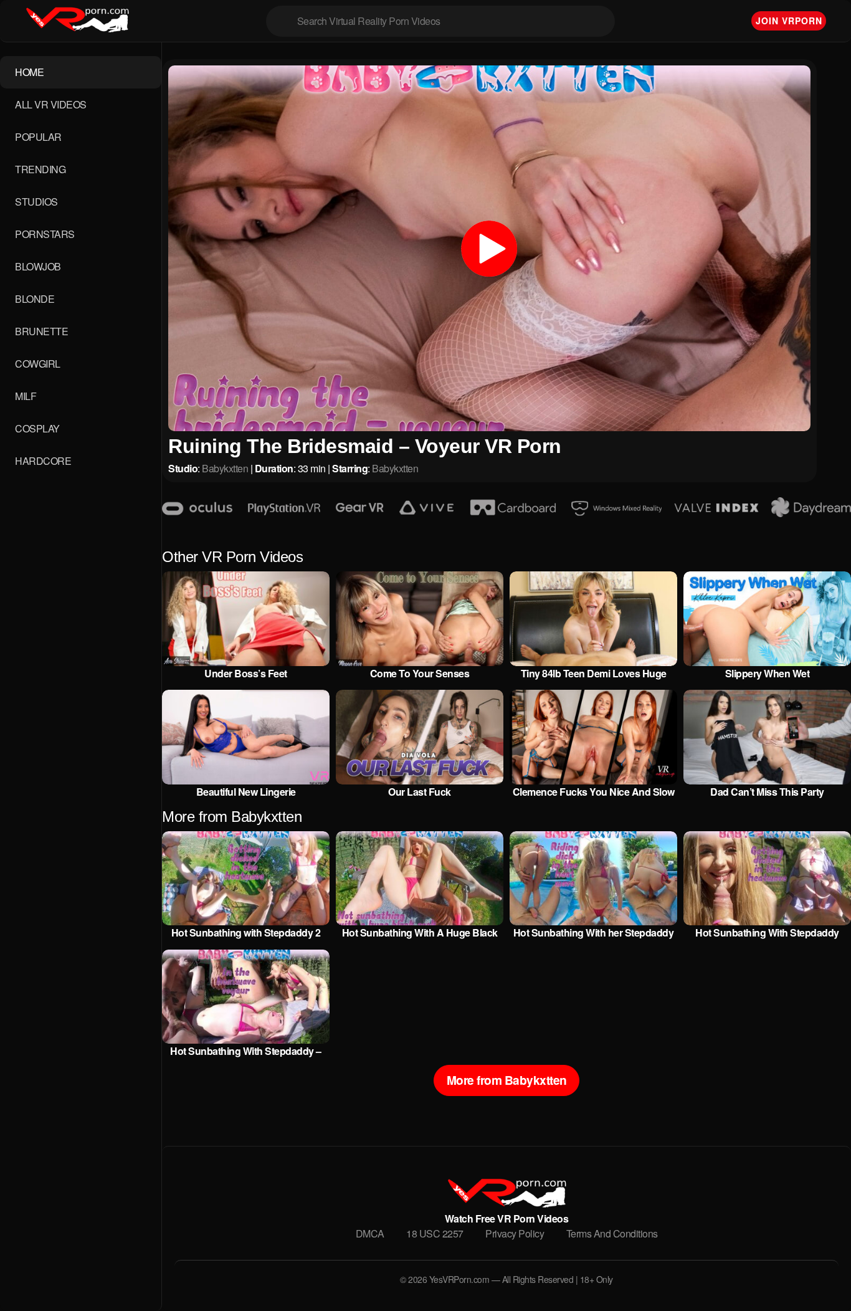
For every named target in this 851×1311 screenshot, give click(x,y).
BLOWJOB (38, 266)
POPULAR (38, 137)
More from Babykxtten (507, 1080)
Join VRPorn (789, 20)
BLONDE (34, 299)
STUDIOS (36, 201)
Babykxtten (225, 468)
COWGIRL (37, 363)
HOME (29, 72)
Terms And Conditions (612, 1233)
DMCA (370, 1233)
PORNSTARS (45, 234)
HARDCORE (43, 461)
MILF (25, 396)
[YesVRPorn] (506, 1203)
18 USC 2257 (435, 1233)
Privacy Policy (514, 1233)
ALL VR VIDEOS (51, 104)
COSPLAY (37, 428)
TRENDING (40, 169)
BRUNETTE (41, 331)
